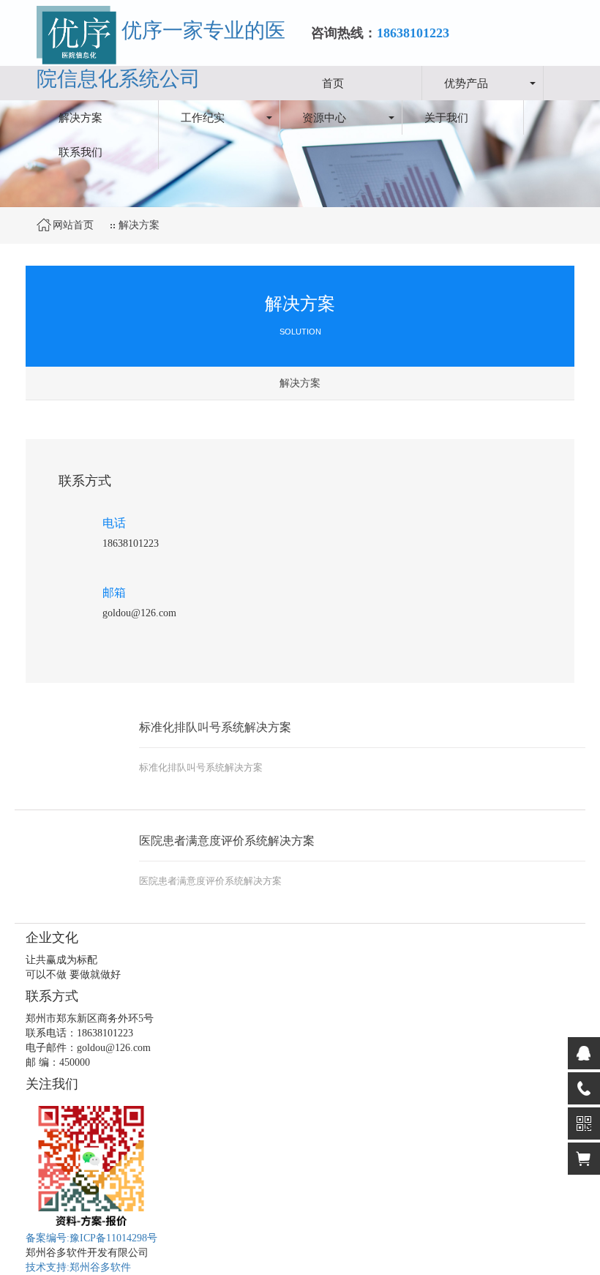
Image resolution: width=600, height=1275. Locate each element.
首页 (333, 82)
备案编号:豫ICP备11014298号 (91, 1238)
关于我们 (446, 117)
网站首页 (73, 225)
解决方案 (80, 117)
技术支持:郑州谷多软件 (78, 1267)
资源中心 (324, 117)
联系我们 (80, 151)
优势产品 (466, 82)
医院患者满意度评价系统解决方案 (227, 840)
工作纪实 (203, 117)
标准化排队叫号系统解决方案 (215, 727)
